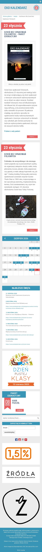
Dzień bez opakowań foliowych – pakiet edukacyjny (15, 34)
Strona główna (7, 16)
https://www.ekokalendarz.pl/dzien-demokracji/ (20, 335)
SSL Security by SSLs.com (30, 546)
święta (15, 16)
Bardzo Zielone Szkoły (25, 541)
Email (5, 428)
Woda (21, 543)
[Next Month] (37, 238)
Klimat (26, 543)
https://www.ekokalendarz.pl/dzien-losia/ (18, 344)
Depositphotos (18, 546)
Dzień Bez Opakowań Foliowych (15, 155)
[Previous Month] (5, 238)
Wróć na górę (21, 550)
